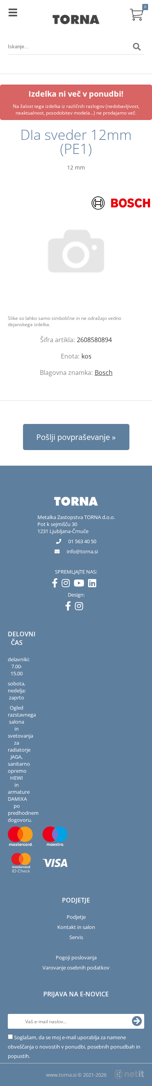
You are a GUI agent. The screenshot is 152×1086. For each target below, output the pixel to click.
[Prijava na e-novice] (136, 1021)
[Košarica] (137, 13)
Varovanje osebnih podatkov (76, 967)
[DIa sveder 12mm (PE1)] (76, 250)
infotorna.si (82, 551)
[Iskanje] (137, 47)
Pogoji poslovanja (76, 957)
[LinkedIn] (94, 584)
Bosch (104, 372)
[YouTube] (81, 584)
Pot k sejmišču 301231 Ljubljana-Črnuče (62, 528)
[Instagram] (68, 584)
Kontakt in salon (76, 927)
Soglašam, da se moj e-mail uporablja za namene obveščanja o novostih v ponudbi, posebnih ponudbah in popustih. (74, 1047)
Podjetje (76, 916)
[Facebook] (57, 584)
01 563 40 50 (82, 541)
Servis (76, 937)
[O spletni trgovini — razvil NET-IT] (129, 1074)
